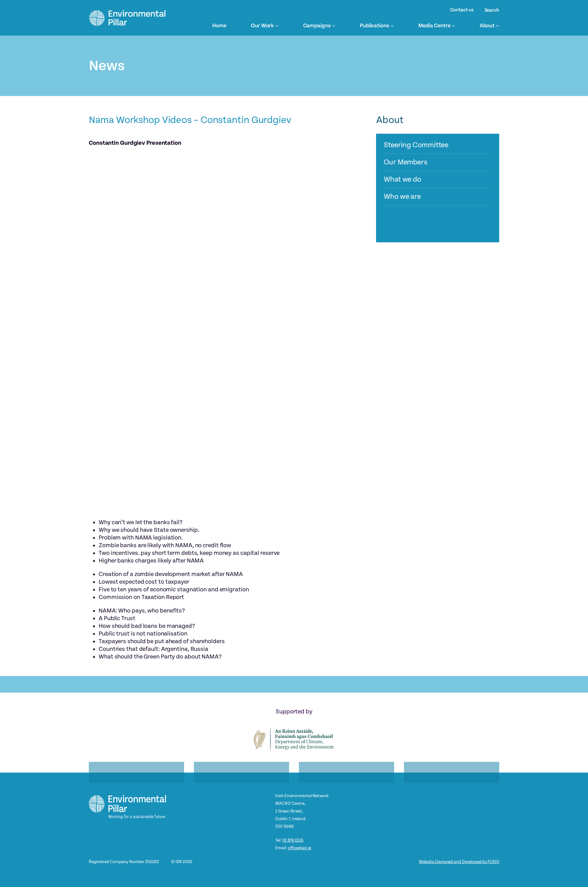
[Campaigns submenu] (333, 25)
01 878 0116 (292, 840)
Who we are (402, 197)
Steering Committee (416, 145)
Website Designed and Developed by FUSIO (459, 861)
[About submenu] (497, 25)
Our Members (406, 162)
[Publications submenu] (392, 25)
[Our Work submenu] (277, 25)
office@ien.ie (299, 848)
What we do (402, 179)
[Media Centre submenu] (453, 25)
